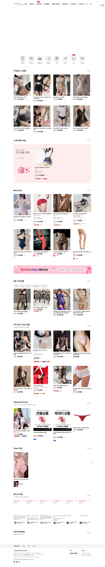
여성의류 (81, 4)
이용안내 (28, 545)
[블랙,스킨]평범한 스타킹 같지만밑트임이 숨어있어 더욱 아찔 (58, 217)
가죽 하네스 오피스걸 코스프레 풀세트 (22, 128)
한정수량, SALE (16, 432)
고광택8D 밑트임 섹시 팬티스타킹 (40, 251)
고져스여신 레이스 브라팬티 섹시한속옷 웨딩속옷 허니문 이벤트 (81, 312)
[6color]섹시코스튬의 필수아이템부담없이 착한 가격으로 (37, 353)
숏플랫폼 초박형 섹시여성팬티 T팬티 (81, 427)
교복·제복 (22, 286)
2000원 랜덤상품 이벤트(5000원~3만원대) (62, 433)
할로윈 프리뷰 (36, 286)
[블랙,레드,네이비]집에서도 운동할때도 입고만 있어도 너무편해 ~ (38, 217)
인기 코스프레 (43, 286)
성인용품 (39, 4)
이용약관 (23, 545)
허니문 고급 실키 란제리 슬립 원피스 (81, 128)
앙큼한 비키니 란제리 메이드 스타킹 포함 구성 (42, 129)
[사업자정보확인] (27, 554)
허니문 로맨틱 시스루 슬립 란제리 (80, 97)
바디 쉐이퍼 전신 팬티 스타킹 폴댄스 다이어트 (82, 252)
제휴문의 (34, 545)
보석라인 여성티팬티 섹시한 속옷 (60, 251)
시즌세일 (16, 286)
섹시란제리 (28, 286)
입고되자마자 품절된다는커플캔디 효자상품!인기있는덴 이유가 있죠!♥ (77, 216)
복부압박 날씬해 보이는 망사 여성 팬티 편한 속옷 (82, 389)
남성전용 (31, 4)
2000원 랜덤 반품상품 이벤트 (40, 432)
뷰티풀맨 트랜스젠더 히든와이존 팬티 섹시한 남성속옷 (82, 354)
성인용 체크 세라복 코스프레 (20, 97)
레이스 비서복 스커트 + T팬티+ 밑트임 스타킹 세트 (23, 389)
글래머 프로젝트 (56, 4)
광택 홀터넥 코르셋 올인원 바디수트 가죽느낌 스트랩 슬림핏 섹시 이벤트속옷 (62, 312)
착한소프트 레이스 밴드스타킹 (40, 350)
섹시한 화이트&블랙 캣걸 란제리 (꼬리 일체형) (22, 354)
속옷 (26, 4)
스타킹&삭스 (73, 4)
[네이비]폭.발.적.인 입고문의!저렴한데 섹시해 (38, 171)
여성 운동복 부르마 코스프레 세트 (60, 128)
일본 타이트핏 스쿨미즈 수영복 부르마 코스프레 (22, 252)
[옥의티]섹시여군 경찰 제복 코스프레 (22, 430)
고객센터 (71, 550)
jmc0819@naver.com (20, 555)
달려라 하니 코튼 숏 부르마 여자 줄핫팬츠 (42, 213)
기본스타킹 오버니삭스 (38, 385)
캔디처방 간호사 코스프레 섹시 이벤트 (21, 479)
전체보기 (88, 70)
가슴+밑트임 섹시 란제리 (58, 97)
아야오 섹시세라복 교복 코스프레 (42, 167)
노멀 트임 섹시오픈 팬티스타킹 (79, 213)
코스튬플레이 (47, 4)
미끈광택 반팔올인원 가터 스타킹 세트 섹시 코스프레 (62, 354)
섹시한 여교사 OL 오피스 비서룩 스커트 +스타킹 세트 (42, 98)
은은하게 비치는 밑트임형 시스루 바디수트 (22, 217)
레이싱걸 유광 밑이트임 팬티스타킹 (61, 213)
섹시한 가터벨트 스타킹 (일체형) (21, 311)
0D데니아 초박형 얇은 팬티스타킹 (60, 385)
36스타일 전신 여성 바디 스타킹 (40, 307)
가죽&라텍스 (65, 4)
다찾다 (102, 5)
